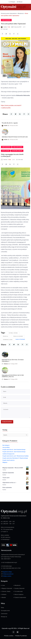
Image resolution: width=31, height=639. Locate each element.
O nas (3, 585)
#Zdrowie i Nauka (17, 150)
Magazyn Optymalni (7, 588)
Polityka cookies (6, 576)
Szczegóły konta (5, 610)
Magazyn (4, 462)
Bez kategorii (5, 445)
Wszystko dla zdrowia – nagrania (10, 123)
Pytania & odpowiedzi (20, 597)
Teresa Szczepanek (18, 336)
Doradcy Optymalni (19, 588)
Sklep (2, 607)
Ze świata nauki (19, 591)
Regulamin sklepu (7, 572)
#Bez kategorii (17, 147)
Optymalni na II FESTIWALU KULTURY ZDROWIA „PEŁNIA (13, 375)
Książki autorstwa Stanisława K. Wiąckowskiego (15, 458)
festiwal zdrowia (13, 333)
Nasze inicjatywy (19, 594)
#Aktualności (6, 20)
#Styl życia (5, 150)
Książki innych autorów (8, 460)
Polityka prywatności (7, 574)
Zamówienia (4, 613)
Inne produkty (6, 447)
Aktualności (18, 585)
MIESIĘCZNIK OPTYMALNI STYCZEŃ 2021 (15, 137)
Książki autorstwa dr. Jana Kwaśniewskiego (13, 449)
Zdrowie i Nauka (6, 591)
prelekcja (5, 336)
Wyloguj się (4, 616)
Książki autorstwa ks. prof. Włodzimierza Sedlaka (15, 456)
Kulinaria (4, 594)
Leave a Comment (20, 339)
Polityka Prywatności (21, 636)
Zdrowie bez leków (7, 339)
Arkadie (4, 597)
